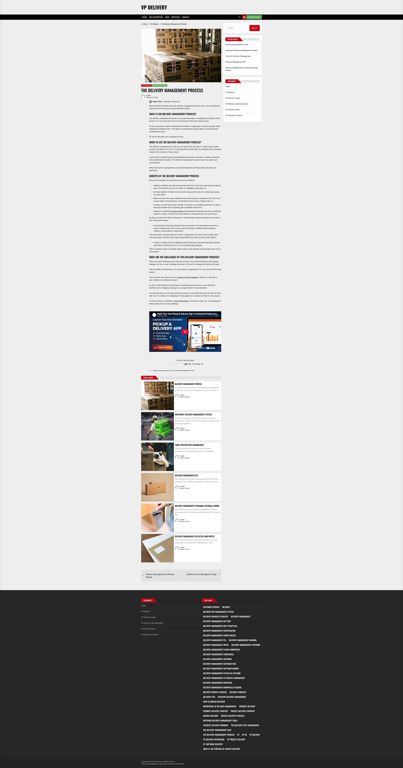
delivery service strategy (215, 692)
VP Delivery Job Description (236, 104)
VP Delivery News (232, 110)
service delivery (210, 715)
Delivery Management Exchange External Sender (197, 505)
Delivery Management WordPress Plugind (222, 687)
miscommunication (181, 301)
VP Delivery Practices (233, 115)
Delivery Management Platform (245, 644)
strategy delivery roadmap (215, 725)
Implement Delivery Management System (193, 414)
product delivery (247, 706)
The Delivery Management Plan (217, 730)
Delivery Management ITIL (214, 640)
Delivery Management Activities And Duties (194, 536)
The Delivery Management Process (183, 370)
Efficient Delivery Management (232, 696)
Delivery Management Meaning (243, 640)
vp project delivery (236, 739)
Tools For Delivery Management (189, 444)
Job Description (156, 17)
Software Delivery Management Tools (220, 720)
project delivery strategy (243, 711)
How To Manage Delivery (214, 701)
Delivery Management (241, 616)
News (167, 17)
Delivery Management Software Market (221, 668)
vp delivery (254, 734)
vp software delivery (213, 744)
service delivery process (232, 715)
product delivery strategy (215, 711)
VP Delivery (154, 7)
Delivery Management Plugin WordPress (221, 649)
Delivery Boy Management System (218, 611)
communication (177, 211)
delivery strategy (158, 370)
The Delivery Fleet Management (245, 725)
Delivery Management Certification (219, 630)
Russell (148, 95)
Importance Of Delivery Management (219, 706)
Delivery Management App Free (217, 621)
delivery (226, 607)
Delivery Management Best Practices (220, 626)
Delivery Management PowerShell (218, 654)
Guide (144, 17)
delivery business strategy (215, 616)
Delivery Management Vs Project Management (224, 678)
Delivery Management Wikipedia (217, 682)
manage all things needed (187, 277)
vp (238, 734)
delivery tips (168, 370)
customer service (211, 607)
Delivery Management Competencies (219, 635)
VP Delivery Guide (232, 98)
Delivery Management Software (217, 659)
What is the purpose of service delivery (221, 748)
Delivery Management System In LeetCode (222, 673)
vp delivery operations (213, 739)
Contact (185, 17)
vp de (244, 734)
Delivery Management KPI (186, 475)
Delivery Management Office (216, 644)
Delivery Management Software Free (219, 663)
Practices (175, 17)
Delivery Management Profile (188, 384)
